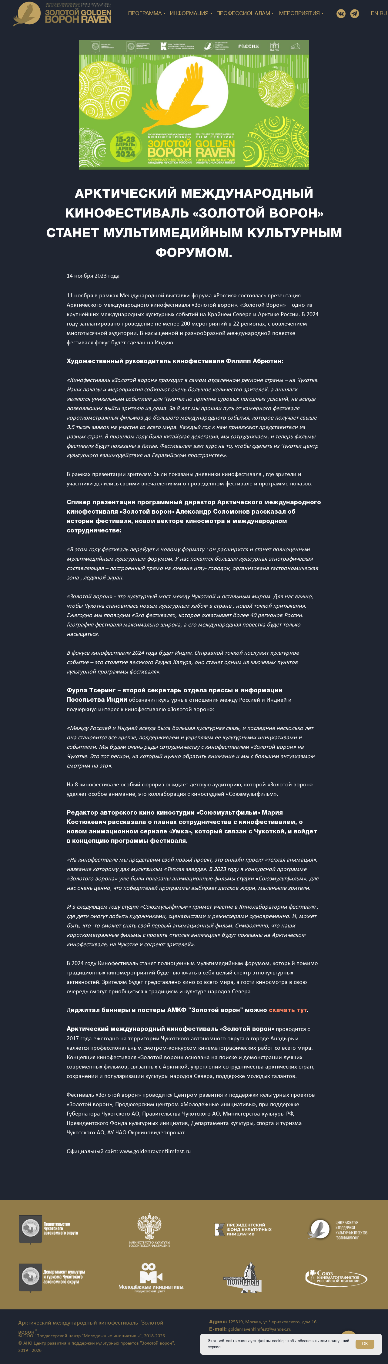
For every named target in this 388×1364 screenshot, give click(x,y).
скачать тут (288, 1010)
